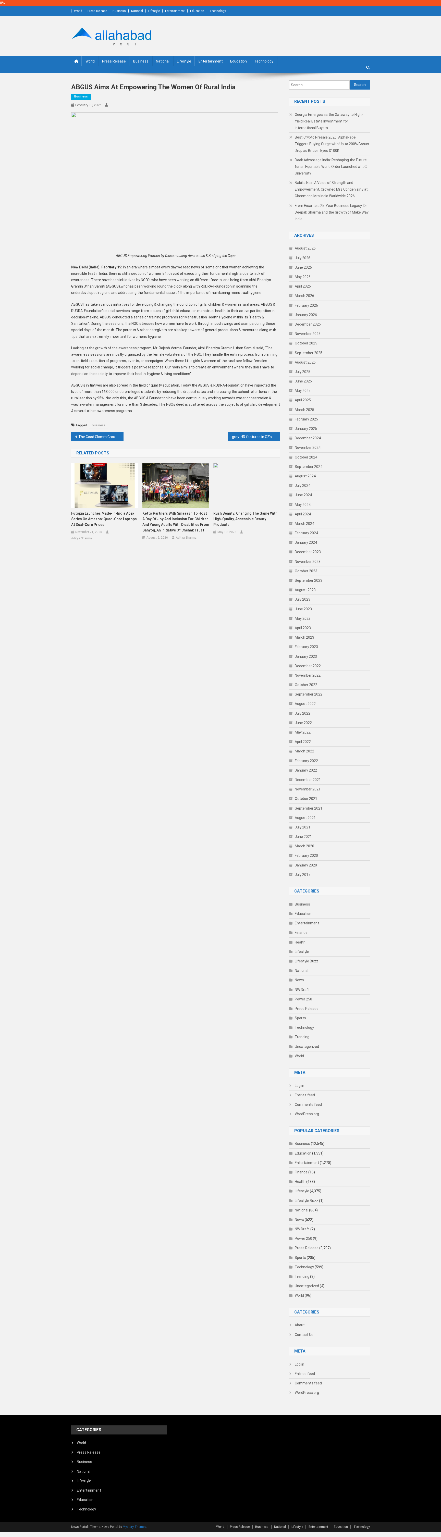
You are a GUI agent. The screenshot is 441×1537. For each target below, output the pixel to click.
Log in (299, 1086)
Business (119, 11)
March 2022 (304, 751)
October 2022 (306, 685)
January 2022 (306, 770)
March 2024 (304, 524)
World (78, 11)
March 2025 (304, 410)
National (137, 11)
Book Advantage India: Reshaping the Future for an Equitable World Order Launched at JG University (331, 166)
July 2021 (302, 827)
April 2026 (303, 286)
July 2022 (302, 713)
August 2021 (305, 818)
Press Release (97, 11)
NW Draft (302, 990)
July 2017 (302, 875)
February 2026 (306, 305)
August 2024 (305, 476)
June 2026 (303, 267)
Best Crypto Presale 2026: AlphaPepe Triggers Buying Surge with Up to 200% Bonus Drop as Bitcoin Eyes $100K (332, 144)
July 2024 (302, 486)
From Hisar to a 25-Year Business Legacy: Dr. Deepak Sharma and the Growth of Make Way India (332, 212)
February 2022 (306, 761)
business (98, 425)
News (299, 980)
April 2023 (303, 628)
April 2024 (303, 514)
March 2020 (304, 846)
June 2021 (303, 837)
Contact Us (304, 1335)
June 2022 (303, 723)
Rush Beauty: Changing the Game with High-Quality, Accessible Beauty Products (245, 519)
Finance (301, 933)
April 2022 (303, 742)
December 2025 (308, 324)
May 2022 (303, 732)
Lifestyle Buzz (306, 961)
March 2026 (304, 296)
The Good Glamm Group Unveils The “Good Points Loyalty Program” (101, 437)
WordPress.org (307, 1114)
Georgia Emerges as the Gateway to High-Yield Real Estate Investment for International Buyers (329, 121)
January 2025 (306, 429)
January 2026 (306, 315)
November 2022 (308, 675)
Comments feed (308, 1104)
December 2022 (308, 666)
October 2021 (306, 799)
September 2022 (308, 694)
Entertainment (175, 11)
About (300, 1325)
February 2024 (306, 533)
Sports (300, 1018)
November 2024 (308, 447)
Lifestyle (154, 11)
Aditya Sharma (81, 538)
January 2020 (306, 865)
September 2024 (308, 467)
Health (300, 942)
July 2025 (302, 372)
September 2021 (308, 808)
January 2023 (306, 656)
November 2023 (308, 562)
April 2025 (303, 400)
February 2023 (306, 647)
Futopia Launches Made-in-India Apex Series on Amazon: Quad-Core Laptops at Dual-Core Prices (104, 519)
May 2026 (303, 277)
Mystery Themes (134, 1527)
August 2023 (305, 590)
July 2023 (302, 599)
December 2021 (308, 780)
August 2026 (305, 248)
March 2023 (304, 637)
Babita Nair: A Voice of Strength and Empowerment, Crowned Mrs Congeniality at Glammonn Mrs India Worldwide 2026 (331, 189)
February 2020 (306, 855)
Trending (302, 1037)
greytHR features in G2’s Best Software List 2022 (256, 437)
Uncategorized (307, 1047)
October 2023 (306, 571)
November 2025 (308, 334)
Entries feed (305, 1095)
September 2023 (308, 580)
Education (197, 11)
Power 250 (303, 999)
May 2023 (303, 618)
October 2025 (306, 343)
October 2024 (306, 457)
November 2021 (308, 789)
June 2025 (303, 381)
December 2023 (308, 552)
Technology (218, 11)
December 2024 (308, 438)
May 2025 (303, 391)
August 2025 (305, 362)
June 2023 (303, 609)
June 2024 (303, 495)
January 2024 (306, 542)
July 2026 (302, 258)
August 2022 (305, 704)
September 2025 (308, 353)
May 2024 (303, 505)
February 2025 (306, 419)
